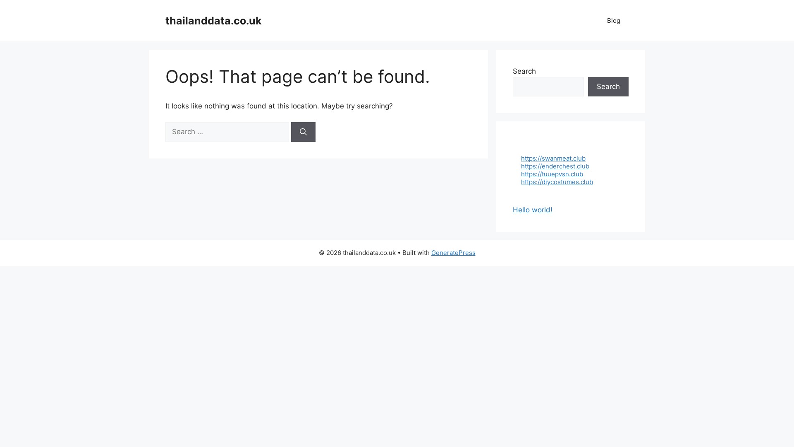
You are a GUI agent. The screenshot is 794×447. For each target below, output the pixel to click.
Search (524, 71)
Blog (613, 20)
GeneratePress (453, 253)
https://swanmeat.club (553, 158)
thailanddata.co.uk (213, 20)
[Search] (303, 132)
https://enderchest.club (555, 166)
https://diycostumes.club (557, 182)
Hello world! (532, 210)
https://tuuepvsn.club (552, 174)
